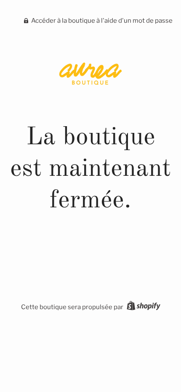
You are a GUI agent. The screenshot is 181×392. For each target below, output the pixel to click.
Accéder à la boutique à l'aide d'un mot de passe (101, 20)
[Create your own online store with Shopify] (142, 307)
